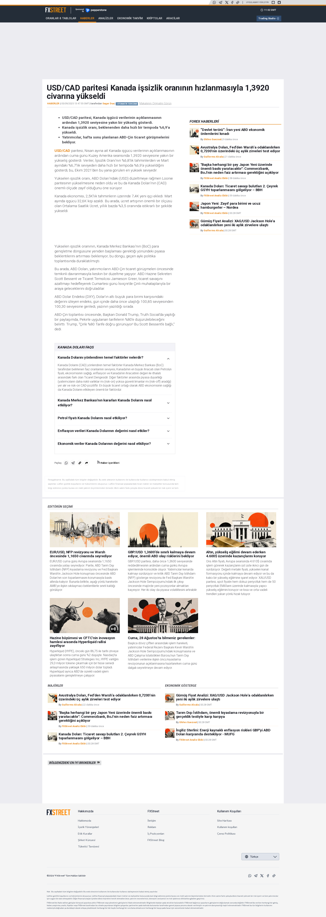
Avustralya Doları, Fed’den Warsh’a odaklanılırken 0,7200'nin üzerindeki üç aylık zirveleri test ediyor (240, 149)
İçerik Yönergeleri (88, 827)
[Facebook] (232, 2)
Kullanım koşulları (227, 827)
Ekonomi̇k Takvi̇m (130, 18)
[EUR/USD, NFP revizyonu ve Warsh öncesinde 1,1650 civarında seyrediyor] (85, 529)
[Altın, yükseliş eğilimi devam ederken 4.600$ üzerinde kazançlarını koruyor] (241, 529)
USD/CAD (62, 150)
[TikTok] (237, 2)
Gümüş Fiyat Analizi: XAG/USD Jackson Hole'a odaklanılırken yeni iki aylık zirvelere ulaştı (238, 223)
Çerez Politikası (226, 833)
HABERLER (53, 103)
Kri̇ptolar (154, 18)
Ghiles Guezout (212, 139)
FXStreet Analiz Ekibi (216, 178)
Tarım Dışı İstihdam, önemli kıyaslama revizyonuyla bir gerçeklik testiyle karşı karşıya (220, 714)
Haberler (87, 18)
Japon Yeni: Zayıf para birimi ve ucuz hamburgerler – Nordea (230, 205)
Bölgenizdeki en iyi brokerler (73, 763)
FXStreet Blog (156, 840)
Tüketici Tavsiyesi (88, 846)
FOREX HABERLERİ (204, 121)
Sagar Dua (108, 103)
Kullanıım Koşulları (229, 811)
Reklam (152, 827)
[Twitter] (226, 2)
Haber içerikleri (109, 462)
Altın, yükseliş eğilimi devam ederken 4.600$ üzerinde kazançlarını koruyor (236, 554)
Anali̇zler (105, 18)
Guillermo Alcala (213, 156)
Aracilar (173, 18)
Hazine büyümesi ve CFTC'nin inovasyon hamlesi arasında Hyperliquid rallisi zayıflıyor (82, 642)
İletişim (152, 820)
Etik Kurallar (85, 833)
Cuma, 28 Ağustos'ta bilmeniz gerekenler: (161, 638)
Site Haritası (224, 820)
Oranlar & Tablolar (61, 18)
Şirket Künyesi (86, 840)
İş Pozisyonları (156, 833)
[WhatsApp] (214, 2)
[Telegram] (220, 2)
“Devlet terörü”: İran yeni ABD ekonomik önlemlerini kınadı (233, 132)
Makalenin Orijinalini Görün (155, 103)
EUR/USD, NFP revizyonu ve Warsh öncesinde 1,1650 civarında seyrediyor (81, 554)
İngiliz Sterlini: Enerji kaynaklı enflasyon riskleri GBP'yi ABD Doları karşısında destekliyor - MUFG (223, 732)
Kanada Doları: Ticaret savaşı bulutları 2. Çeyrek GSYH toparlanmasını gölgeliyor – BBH (239, 188)
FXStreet (51, 7)
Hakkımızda (85, 811)
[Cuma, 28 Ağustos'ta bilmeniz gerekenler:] (163, 615)
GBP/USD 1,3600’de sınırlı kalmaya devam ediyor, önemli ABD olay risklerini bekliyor (161, 554)
